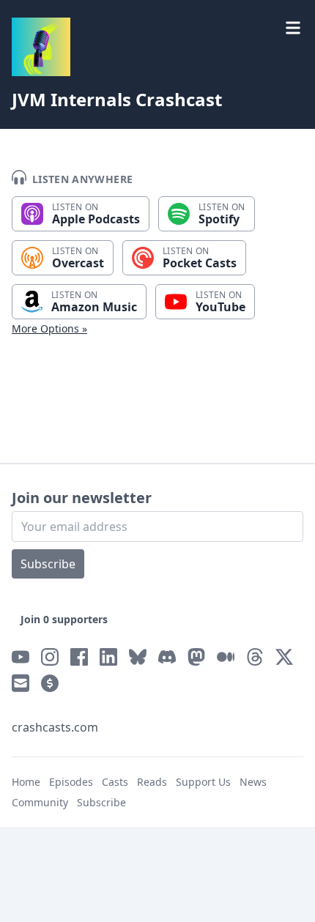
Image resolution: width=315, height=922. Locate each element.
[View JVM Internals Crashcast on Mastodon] (196, 657)
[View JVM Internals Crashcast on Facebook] (79, 657)
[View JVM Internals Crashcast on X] (284, 657)
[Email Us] (20, 683)
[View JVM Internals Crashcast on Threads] (255, 657)
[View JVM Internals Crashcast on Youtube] (20, 657)
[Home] (41, 47)
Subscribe (48, 564)
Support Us (203, 782)
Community (40, 802)
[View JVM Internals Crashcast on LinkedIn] (108, 657)
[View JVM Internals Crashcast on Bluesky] (138, 657)
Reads (152, 782)
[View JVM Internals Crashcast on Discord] (167, 657)
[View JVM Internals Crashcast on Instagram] (50, 657)
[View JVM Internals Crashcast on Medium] (225, 657)
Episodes (71, 782)
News (253, 782)
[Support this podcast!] (50, 683)
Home (26, 782)
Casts (115, 782)
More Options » (49, 328)
